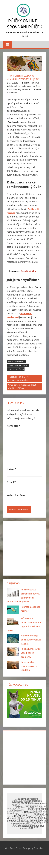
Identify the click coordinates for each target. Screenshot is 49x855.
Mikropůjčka (15, 86)
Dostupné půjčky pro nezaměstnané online (18, 378)
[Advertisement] (24, 548)
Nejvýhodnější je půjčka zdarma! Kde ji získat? (31, 639)
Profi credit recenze (16, 362)
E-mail (11, 482)
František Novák (31, 83)
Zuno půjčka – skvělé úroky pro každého (29, 666)
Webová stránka (16, 495)
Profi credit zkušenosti (18, 365)
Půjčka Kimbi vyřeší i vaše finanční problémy (31, 652)
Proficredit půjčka (16, 369)
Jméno (11, 468)
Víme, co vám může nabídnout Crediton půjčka (22, 387)
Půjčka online (24, 89)
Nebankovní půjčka (30, 86)
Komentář (13, 425)
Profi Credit (12, 89)
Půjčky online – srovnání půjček (24, 23)
